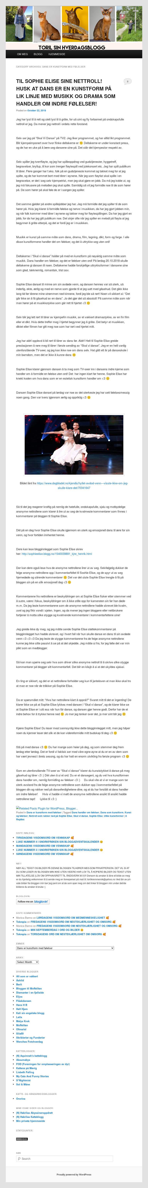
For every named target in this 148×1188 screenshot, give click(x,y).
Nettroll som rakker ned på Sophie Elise (50, 816)
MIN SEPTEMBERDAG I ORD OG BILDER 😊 (57, 930)
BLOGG (38, 54)
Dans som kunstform (112, 812)
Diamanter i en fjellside (30, 992)
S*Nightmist (23, 1080)
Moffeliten (22, 1025)
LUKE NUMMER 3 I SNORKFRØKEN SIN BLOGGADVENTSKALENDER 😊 (59, 850)
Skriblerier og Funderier (30, 1037)
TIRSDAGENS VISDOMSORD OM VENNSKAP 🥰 (45, 837)
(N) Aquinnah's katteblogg (31, 1056)
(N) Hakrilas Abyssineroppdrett (34, 1113)
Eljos (19, 996)
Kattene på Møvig (26, 1068)
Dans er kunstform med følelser (44, 812)
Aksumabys (23, 1060)
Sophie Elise (96, 816)
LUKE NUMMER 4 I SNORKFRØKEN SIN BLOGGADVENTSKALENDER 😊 (59, 841)
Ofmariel (21, 1029)
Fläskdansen (23, 1001)
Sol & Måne (23, 1084)
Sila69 (20, 1033)
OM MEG (22, 54)
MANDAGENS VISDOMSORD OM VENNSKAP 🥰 (45, 846)
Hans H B (21, 1005)
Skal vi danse (80, 816)
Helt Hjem (22, 1009)
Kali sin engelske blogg (30, 1013)
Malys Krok (22, 1021)
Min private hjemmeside (30, 1121)
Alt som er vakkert (27, 976)
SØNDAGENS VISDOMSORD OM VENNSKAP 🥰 (44, 854)
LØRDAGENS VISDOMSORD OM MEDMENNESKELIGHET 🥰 (73, 917)
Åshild (20, 980)
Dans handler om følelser (85, 812)
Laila (19, 1017)
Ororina (20, 1098)
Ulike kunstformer (114, 816)
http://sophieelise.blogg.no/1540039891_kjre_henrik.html (57, 554)
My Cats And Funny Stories (32, 1076)
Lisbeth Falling (25, 1072)
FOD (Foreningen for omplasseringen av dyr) (43, 1064)
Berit (19, 984)
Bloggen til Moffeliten (29, 988)
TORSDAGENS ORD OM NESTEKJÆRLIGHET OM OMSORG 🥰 (68, 934)
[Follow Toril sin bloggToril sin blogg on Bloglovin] (33, 903)
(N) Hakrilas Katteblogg (30, 1117)
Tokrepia (21, 922)
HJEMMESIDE (57, 54)
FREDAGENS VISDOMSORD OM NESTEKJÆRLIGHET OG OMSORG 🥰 (73, 922)
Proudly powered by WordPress (74, 1174)
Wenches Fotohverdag (29, 1041)
